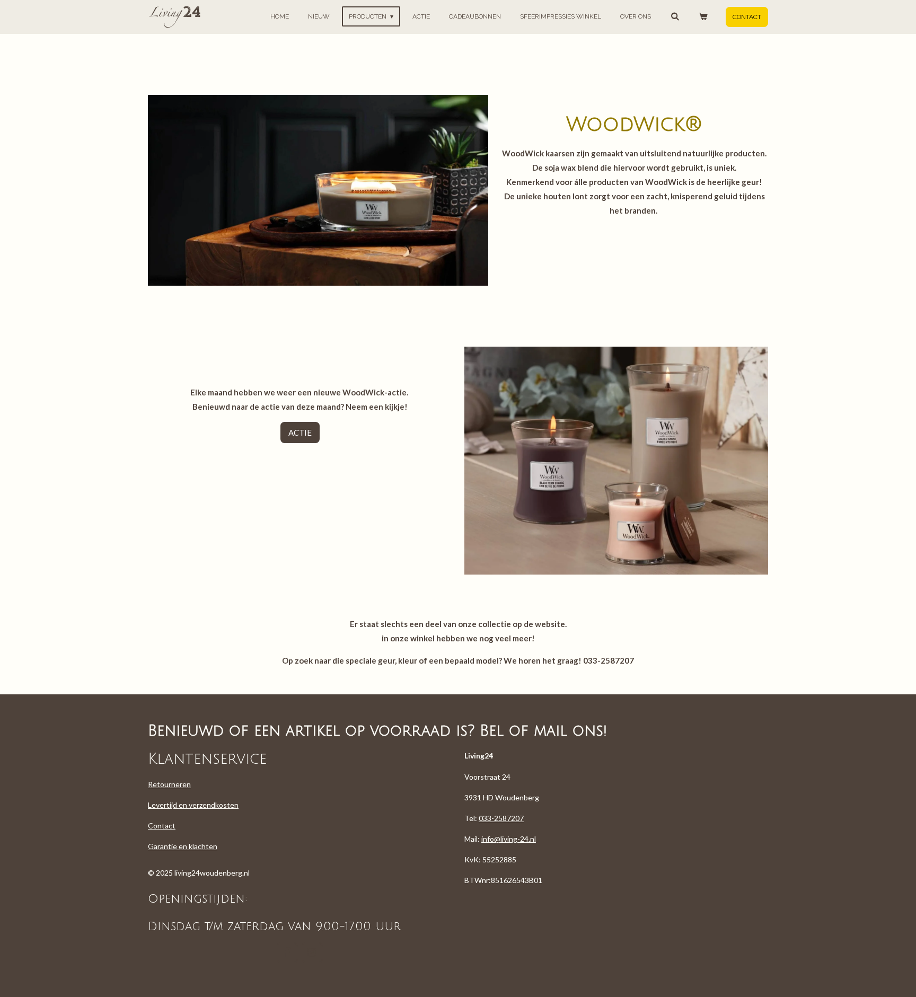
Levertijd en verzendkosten (193, 804)
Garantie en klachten (182, 846)
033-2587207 (501, 818)
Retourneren (169, 784)
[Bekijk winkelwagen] (702, 16)
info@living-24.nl (508, 838)
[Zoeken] (674, 16)
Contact (161, 825)
